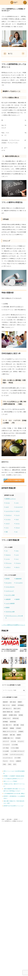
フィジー (18, 515)
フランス (18, 527)
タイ (17, 531)
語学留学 (8, 578)
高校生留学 (5, 702)
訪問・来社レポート (7, 708)
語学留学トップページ (11, 498)
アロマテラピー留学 (10, 611)
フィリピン (8, 519)
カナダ (7, 507)
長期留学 (20, 702)
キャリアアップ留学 (10, 595)
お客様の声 (18, 761)
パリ (7, 550)
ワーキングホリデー (10, 587)
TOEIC (4, 764)
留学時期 (21, 715)
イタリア (8, 523)
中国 (7, 531)
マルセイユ (8, 555)
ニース (17, 555)
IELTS (14, 764)
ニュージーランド (10, 511)
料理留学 (8, 607)
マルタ (17, 519)
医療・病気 (12, 734)
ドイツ (7, 527)
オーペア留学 (17, 757)
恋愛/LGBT (5, 728)
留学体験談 (5, 721)
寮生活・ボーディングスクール (9, 731)
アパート (12, 761)
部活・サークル (6, 705)
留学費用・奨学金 (13, 715)
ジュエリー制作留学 (10, 603)
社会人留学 (17, 711)
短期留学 (5, 715)
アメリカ (8, 502)
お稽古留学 (8, 599)
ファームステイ (19, 582)
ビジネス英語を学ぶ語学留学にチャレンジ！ (14, 778)
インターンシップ (10, 591)
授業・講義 (16, 725)
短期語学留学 (19, 578)
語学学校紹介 (21, 705)
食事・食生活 (13, 702)
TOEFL (9, 764)
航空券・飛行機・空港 (7, 711)
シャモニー (8, 567)
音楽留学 (18, 599)
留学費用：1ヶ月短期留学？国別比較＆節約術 (14, 776)
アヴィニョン (9, 563)
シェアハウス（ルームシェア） (16, 754)
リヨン (17, 550)
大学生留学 (5, 734)
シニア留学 (5, 754)
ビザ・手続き (6, 748)
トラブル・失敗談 (14, 748)
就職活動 (12, 728)
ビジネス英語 (15, 744)
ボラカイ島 (13, 741)
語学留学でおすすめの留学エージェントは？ (14, 805)
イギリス (18, 511)
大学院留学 (20, 731)
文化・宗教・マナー (7, 725)
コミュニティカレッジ (7, 757)
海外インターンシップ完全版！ (11, 781)
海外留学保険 (13, 721)
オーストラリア (19, 507)
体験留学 (19, 734)
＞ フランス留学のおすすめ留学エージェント (13, 625)
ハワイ (17, 502)
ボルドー (18, 567)
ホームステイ (9, 582)
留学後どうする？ (6, 718)
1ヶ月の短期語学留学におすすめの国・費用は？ (14, 793)
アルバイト (5, 761)
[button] (23, 53)
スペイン (18, 523)
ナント (17, 559)
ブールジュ (18, 563)
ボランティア (6, 741)
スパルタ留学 (6, 751)
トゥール (8, 559)
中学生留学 (18, 738)
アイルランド (9, 515)
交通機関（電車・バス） (8, 738)
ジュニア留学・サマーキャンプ (17, 751)
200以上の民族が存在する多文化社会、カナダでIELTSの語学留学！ (10, 650)
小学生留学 (18, 728)
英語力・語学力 (17, 708)
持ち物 (22, 725)
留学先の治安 (15, 718)
